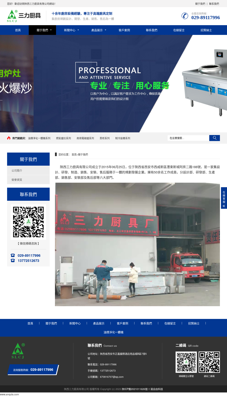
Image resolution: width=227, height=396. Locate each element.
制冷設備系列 (122, 138)
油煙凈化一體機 (113, 332)
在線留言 (179, 30)
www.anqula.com (9, 394)
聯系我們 (214, 3)
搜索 (214, 138)
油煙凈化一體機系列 (39, 138)
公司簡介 (17, 170)
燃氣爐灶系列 (63, 138)
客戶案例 (124, 30)
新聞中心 (69, 30)
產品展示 (97, 30)
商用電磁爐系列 (85, 138)
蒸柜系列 (105, 138)
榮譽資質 (17, 179)
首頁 (18, 30)
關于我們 (200, 3)
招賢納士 (206, 30)
